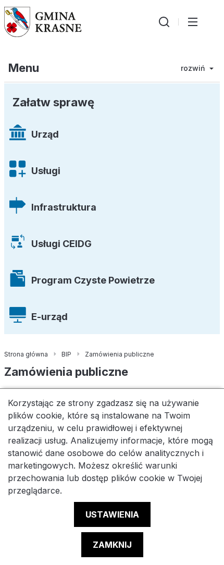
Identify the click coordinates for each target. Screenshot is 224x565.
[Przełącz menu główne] (192, 22)
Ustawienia (112, 514)
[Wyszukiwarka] (164, 22)
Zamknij (112, 544)
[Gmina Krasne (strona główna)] (43, 22)
